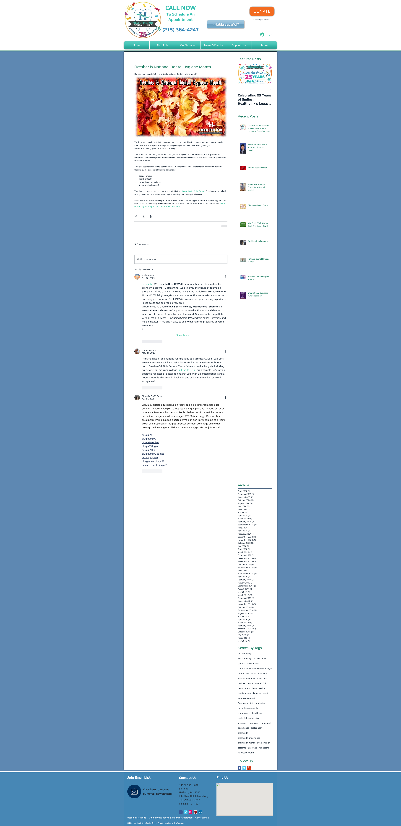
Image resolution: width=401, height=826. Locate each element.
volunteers (264, 573)
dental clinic (261, 508)
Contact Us (201, 642)
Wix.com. (180, 648)
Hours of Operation (182, 642)
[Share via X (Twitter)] (143, 216)
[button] (162, 45)
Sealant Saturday (246, 503)
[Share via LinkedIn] (151, 216)
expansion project (246, 523)
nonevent (266, 548)
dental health (258, 513)
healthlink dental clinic (248, 543)
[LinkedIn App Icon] (200, 637)
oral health (243, 558)
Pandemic (263, 498)
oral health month (246, 568)
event (265, 518)
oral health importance (249, 563)
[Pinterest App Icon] (195, 637)
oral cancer (256, 553)
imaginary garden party (249, 548)
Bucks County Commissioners (252, 483)
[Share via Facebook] (135, 216)
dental (250, 508)
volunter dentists (246, 577)
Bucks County (244, 478)
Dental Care (243, 498)
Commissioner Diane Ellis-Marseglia (255, 493)
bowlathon (262, 503)
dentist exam (244, 518)
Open (253, 498)
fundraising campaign (248, 533)
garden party (244, 538)
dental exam (244, 513)
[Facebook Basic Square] (239, 593)
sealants (242, 573)
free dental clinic (246, 528)
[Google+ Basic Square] (249, 593)
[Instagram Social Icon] (190, 637)
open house (243, 553)
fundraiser (260, 528)
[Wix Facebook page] (181, 637)
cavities (241, 508)
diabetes (257, 518)
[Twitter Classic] (185, 637)
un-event (252, 573)
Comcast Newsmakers (249, 488)
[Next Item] (267, 73)
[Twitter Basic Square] (244, 593)
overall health (263, 568)
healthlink (257, 538)
